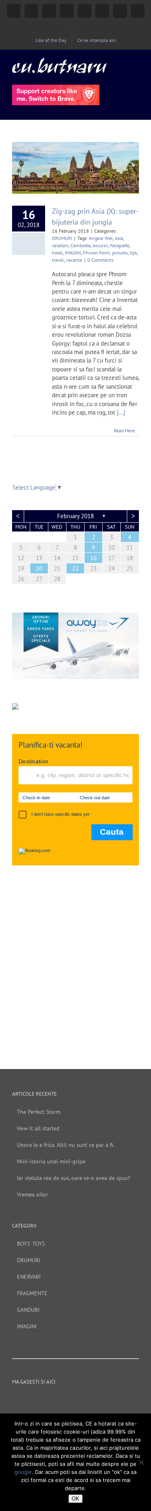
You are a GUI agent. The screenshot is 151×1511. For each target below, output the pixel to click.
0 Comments (100, 260)
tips (133, 253)
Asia (119, 238)
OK (75, 1499)
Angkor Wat (101, 238)
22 (75, 568)
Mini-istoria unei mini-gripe (51, 1161)
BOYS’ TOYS (31, 1243)
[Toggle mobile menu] (135, 62)
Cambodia (80, 245)
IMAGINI (73, 253)
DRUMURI (62, 238)
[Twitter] (70, 1400)
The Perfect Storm (38, 1111)
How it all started (38, 1128)
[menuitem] (51, 40)
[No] (141, 1462)
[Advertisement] (75, 959)
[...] (121, 412)
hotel (57, 253)
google (23, 1472)
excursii (100, 245)
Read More (124, 430)
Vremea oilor (32, 1194)
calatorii (60, 245)
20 (39, 568)
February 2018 (75, 516)
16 (93, 558)
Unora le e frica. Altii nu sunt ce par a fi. (65, 1144)
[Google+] (81, 1400)
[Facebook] (37, 1400)
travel (58, 260)
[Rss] (102, 1400)
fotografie (119, 245)
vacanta (74, 260)
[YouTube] (59, 1400)
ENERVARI (29, 1276)
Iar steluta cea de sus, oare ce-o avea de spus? (73, 1178)
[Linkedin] (91, 1400)
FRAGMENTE (32, 1293)
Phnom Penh (96, 253)
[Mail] (113, 1400)
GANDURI (28, 1309)
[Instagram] (48, 1400)
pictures (120, 253)
